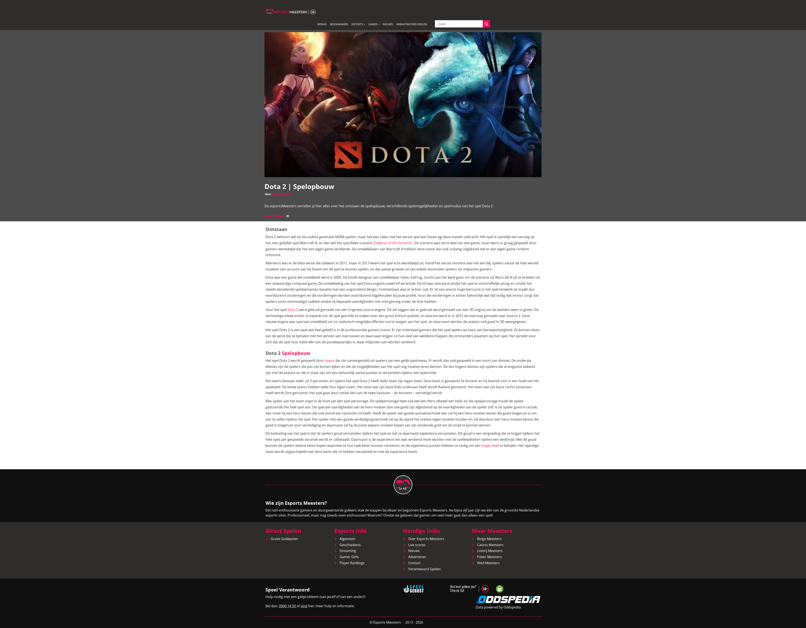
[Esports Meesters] (291, 11)
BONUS (322, 24)
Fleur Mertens (281, 194)
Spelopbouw (296, 353)
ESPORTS (357, 24)
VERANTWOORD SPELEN (411, 24)
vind (304, 606)
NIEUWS (388, 24)
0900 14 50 (287, 606)
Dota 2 (293, 309)
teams (330, 360)
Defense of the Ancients (393, 243)
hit (488, 263)
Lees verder (276, 216)
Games (372, 24)
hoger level (490, 445)
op (440, 237)
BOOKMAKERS (339, 24)
